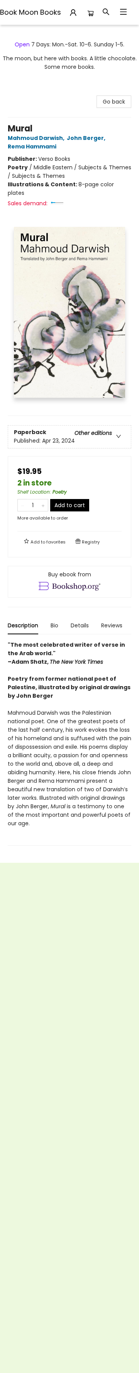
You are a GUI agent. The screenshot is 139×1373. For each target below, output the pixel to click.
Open (22, 44)
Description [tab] (23, 625)
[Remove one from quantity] (22, 505)
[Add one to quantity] (43, 505)
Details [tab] (80, 625)
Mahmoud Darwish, (37, 138)
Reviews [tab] (111, 625)
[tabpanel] (69, 743)
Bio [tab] (54, 625)
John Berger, (87, 138)
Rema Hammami (32, 146)
